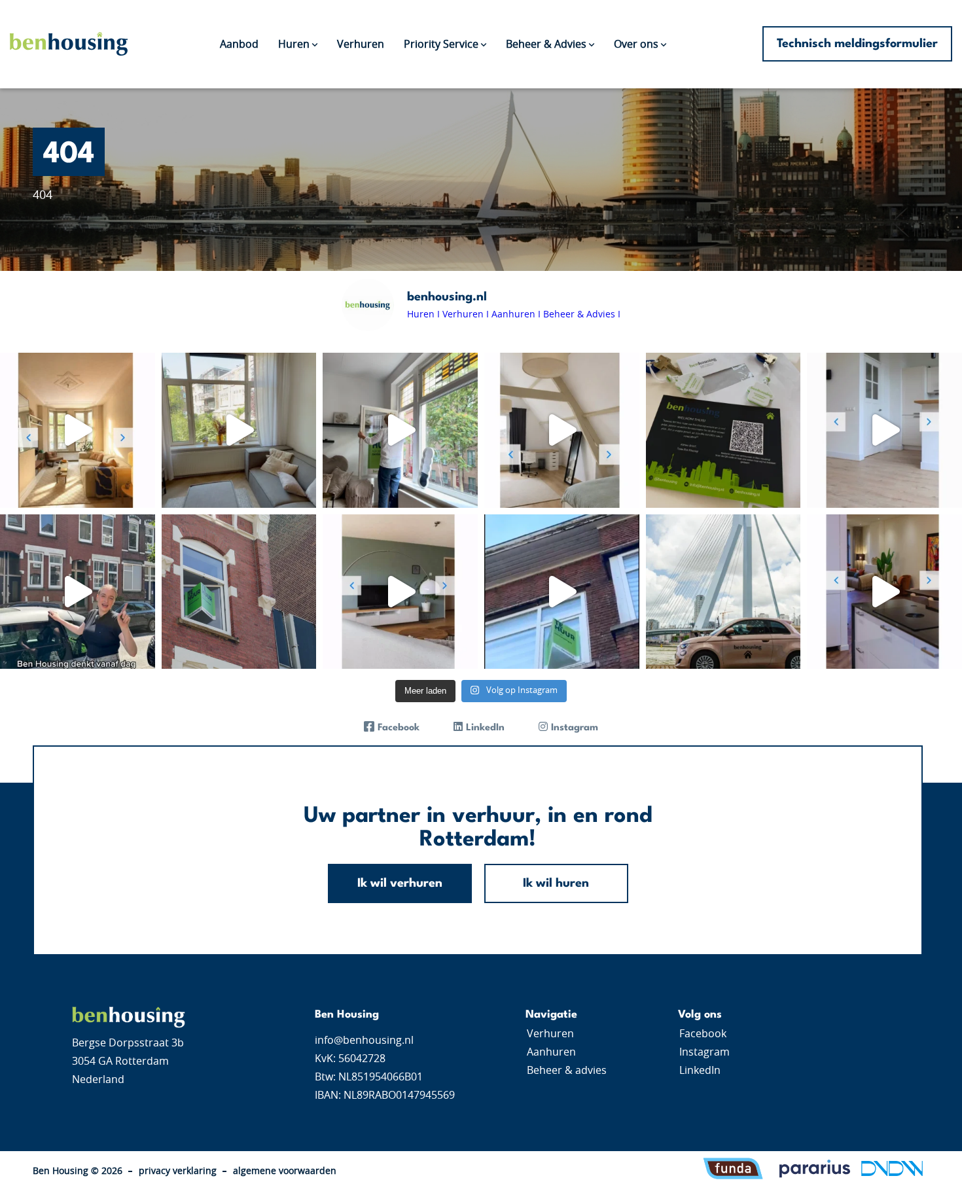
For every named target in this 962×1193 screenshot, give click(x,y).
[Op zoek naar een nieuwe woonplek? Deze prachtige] (400, 430)
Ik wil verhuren (399, 883)
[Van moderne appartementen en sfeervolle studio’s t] (561, 591)
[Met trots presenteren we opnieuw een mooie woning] (884, 430)
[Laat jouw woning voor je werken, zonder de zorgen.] (239, 591)
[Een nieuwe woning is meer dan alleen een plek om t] (723, 591)
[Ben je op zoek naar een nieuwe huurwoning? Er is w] (400, 591)
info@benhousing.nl (364, 1040)
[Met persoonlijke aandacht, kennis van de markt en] (723, 430)
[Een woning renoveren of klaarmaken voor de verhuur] (77, 591)
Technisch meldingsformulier (857, 44)
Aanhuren (551, 1052)
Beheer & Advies (546, 44)
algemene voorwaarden (284, 1171)
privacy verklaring (178, 1171)
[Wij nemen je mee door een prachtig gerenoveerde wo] (239, 430)
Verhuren (360, 44)
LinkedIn (700, 1070)
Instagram (704, 1052)
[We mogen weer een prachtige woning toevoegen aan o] (77, 430)
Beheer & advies (567, 1070)
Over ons (636, 44)
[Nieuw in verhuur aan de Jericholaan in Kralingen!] (884, 591)
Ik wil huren (556, 883)
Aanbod (239, 44)
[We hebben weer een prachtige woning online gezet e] (561, 430)
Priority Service (441, 44)
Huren (294, 44)
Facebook (702, 1034)
